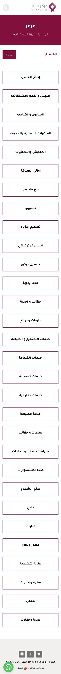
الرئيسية (43, 34)
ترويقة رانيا (28, 34)
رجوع (9, 54)
